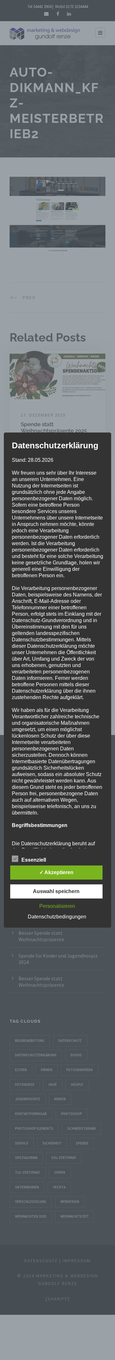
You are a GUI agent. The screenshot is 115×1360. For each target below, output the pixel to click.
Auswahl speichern (56, 891)
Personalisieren (57, 906)
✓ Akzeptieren (56, 872)
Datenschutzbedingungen (57, 916)
